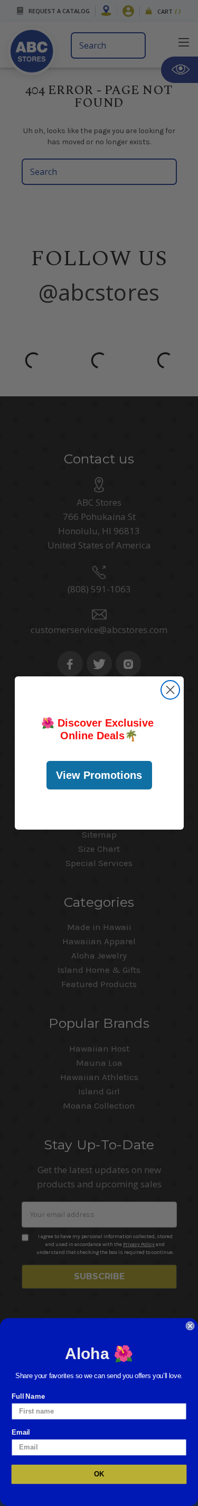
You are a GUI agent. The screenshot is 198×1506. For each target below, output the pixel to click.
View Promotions (99, 775)
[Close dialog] (170, 690)
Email (21, 1432)
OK (99, 1474)
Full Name (28, 1396)
